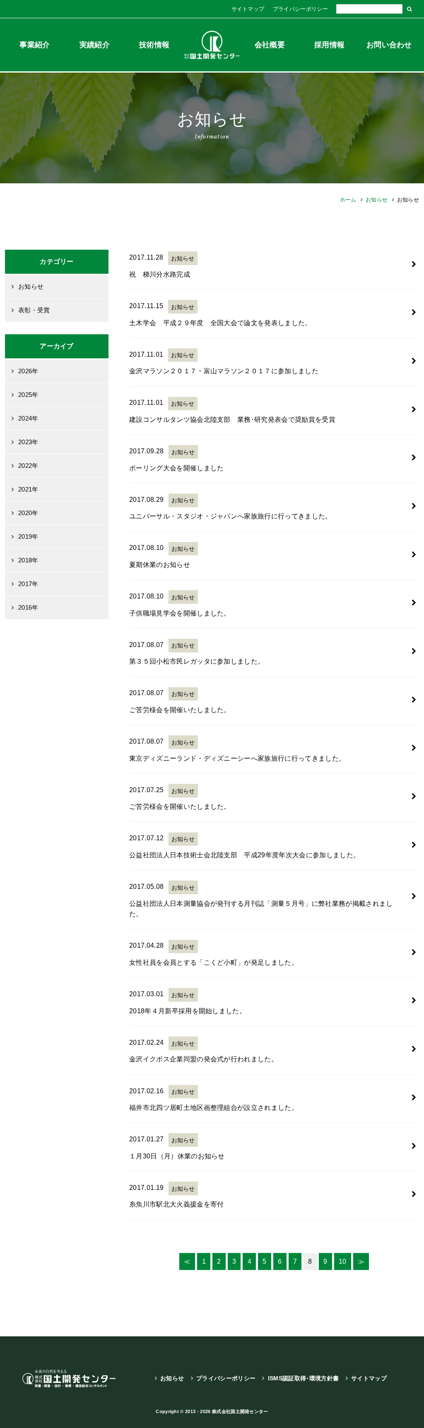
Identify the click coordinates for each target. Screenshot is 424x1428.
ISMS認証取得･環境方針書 (303, 1378)
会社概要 (270, 45)
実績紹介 (95, 45)
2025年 (28, 394)
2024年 (28, 418)
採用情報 (329, 45)
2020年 (28, 512)
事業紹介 (34, 45)
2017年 (28, 583)
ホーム (348, 200)
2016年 (28, 607)
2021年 (28, 489)
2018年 (28, 560)
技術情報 (154, 45)
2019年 (28, 536)
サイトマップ (248, 9)
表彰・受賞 (34, 310)
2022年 (28, 465)
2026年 (28, 371)
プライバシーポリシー (300, 9)
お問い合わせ (389, 45)
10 (343, 1261)
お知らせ (377, 200)
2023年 (28, 441)
